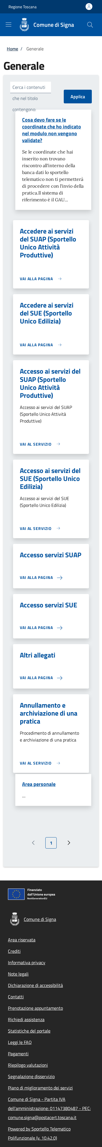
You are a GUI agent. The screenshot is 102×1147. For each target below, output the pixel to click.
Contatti (16, 996)
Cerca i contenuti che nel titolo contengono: (28, 98)
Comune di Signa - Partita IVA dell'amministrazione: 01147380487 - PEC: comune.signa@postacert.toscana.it (49, 1108)
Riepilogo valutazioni (28, 1065)
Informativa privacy (26, 962)
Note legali (18, 973)
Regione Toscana (22, 7)
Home (12, 48)
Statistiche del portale (29, 1030)
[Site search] (90, 24)
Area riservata (21, 939)
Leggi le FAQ (20, 1042)
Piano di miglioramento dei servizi (40, 1087)
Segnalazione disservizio (31, 1076)
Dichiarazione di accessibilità (35, 985)
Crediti (14, 951)
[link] (42, 279)
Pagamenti (18, 1053)
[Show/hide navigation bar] (8, 24)
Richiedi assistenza (26, 1019)
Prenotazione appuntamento (35, 1008)
